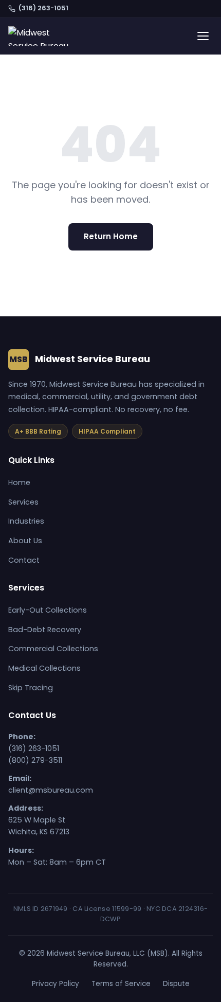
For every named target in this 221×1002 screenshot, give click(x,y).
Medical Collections (44, 668)
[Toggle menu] (203, 36)
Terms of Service (121, 984)
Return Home (111, 236)
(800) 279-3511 (35, 760)
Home (19, 482)
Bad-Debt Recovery (44, 629)
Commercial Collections (53, 648)
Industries (26, 521)
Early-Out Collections (47, 610)
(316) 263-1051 (43, 8)
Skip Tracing (30, 688)
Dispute (176, 984)
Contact (24, 560)
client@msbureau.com (50, 790)
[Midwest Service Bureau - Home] (40, 36)
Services (23, 502)
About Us (25, 540)
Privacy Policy (55, 984)
